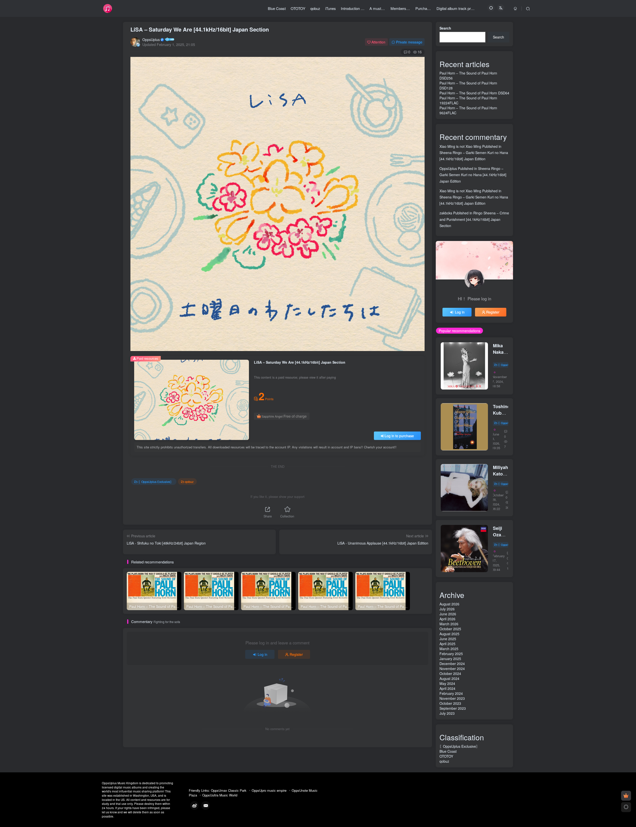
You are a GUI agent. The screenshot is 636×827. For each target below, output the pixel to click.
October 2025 (450, 628)
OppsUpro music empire (269, 790)
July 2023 (447, 713)
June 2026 (447, 613)
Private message (409, 41)
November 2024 (452, 668)
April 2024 (447, 688)
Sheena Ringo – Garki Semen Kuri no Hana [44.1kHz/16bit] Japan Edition (472, 174)
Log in (262, 654)
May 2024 (447, 683)
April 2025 (447, 643)
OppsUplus (151, 39)
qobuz (189, 481)
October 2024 (450, 673)
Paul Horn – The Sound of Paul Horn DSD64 (474, 92)
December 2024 (452, 663)
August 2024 (449, 678)
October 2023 (450, 703)
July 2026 (447, 608)
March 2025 (448, 648)
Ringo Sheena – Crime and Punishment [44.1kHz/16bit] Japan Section (474, 219)
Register (296, 654)
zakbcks (445, 212)
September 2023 (452, 708)
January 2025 (450, 658)
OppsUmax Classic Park (228, 790)
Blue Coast (448, 751)
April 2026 (447, 618)
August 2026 (449, 603)
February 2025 (451, 653)
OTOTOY (446, 756)
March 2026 (448, 623)
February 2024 (451, 693)
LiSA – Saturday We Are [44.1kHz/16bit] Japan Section (199, 29)
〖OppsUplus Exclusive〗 (155, 481)
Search (445, 28)
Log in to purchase (399, 435)
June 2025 (447, 638)
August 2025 (449, 633)
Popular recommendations (459, 330)
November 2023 (452, 698)
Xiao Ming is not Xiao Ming (460, 146)
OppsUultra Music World (219, 795)
